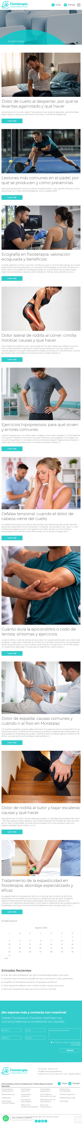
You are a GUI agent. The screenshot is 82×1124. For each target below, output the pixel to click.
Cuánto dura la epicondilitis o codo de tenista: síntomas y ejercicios (39, 631)
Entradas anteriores (9, 921)
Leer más (12, 121)
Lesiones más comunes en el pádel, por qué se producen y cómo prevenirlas (40, 180)
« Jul (6, 958)
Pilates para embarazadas (65, 1090)
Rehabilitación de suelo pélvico (47, 1101)
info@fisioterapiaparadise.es (49, 1071)
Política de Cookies (51, 1117)
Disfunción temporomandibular (29, 1106)
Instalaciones (26, 1084)
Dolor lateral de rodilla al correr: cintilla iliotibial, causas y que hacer (39, 338)
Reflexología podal (67, 1098)
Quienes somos (13, 1084)
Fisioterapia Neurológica (26, 1101)
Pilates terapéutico (68, 1094)
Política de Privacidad (75, 1043)
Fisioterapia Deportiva (26, 1090)
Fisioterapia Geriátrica (26, 1095)
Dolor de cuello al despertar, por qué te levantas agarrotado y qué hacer (40, 104)
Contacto (49, 1084)
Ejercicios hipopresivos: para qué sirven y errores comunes (30, 989)
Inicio (4, 1084)
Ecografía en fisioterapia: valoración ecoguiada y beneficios (36, 256)
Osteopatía (6, 1098)
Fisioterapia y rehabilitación (8, 1090)
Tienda (71, 5)
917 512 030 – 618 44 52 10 (48, 1069)
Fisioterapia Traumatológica (8, 1102)
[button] (6, 1118)
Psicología (64, 1101)
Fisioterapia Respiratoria (45, 1090)
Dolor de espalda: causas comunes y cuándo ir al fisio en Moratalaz (37, 721)
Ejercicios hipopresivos (45, 1106)
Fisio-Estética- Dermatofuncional (48, 1095)
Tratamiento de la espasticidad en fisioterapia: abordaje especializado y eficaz (37, 885)
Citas (58, 5)
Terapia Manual (8, 1094)
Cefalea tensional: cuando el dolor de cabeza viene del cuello (38, 516)
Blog (42, 1084)
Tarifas (36, 1084)
